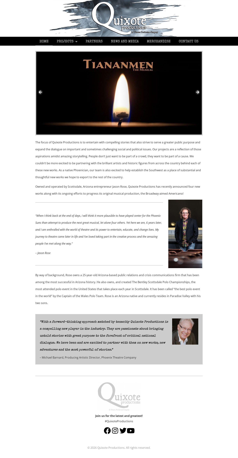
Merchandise (159, 41)
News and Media (125, 41)
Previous (40, 92)
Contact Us (188, 41)
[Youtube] (130, 430)
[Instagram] (115, 430)
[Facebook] (107, 430)
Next (197, 92)
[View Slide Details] (119, 93)
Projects (65, 41)
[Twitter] (123, 430)
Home (44, 41)
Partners (94, 41)
